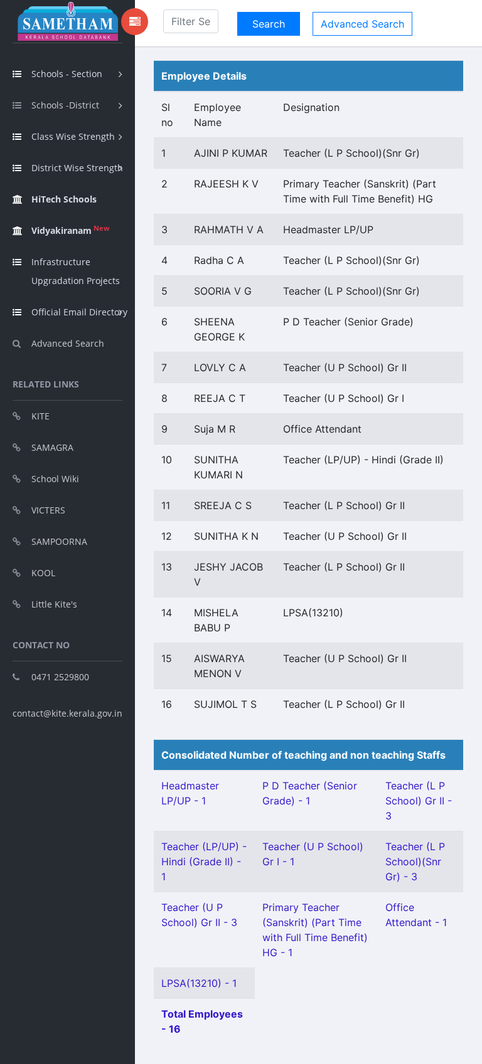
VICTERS (48, 510)
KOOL (43, 573)
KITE (40, 416)
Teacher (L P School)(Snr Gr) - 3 (415, 861)
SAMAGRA (52, 447)
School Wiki (55, 479)
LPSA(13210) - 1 (199, 983)
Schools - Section (66, 74)
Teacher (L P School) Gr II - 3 (418, 800)
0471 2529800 (60, 677)
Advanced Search (67, 343)
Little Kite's (54, 604)
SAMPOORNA (59, 541)
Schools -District (65, 105)
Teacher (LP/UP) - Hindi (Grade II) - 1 (204, 861)
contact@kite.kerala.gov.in (67, 713)
